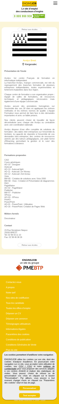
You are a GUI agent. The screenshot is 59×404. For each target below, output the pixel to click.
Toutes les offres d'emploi (18, 308)
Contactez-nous (13, 282)
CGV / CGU (25, 366)
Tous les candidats (15, 303)
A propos (10, 287)
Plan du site (11, 350)
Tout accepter (29, 395)
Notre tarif (10, 292)
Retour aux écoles (29, 29)
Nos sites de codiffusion (17, 298)
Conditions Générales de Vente (21, 345)
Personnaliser (29, 388)
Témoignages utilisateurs (18, 324)
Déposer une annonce (17, 319)
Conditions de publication (18, 339)
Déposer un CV (13, 313)
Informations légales (16, 329)
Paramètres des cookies (17, 334)
